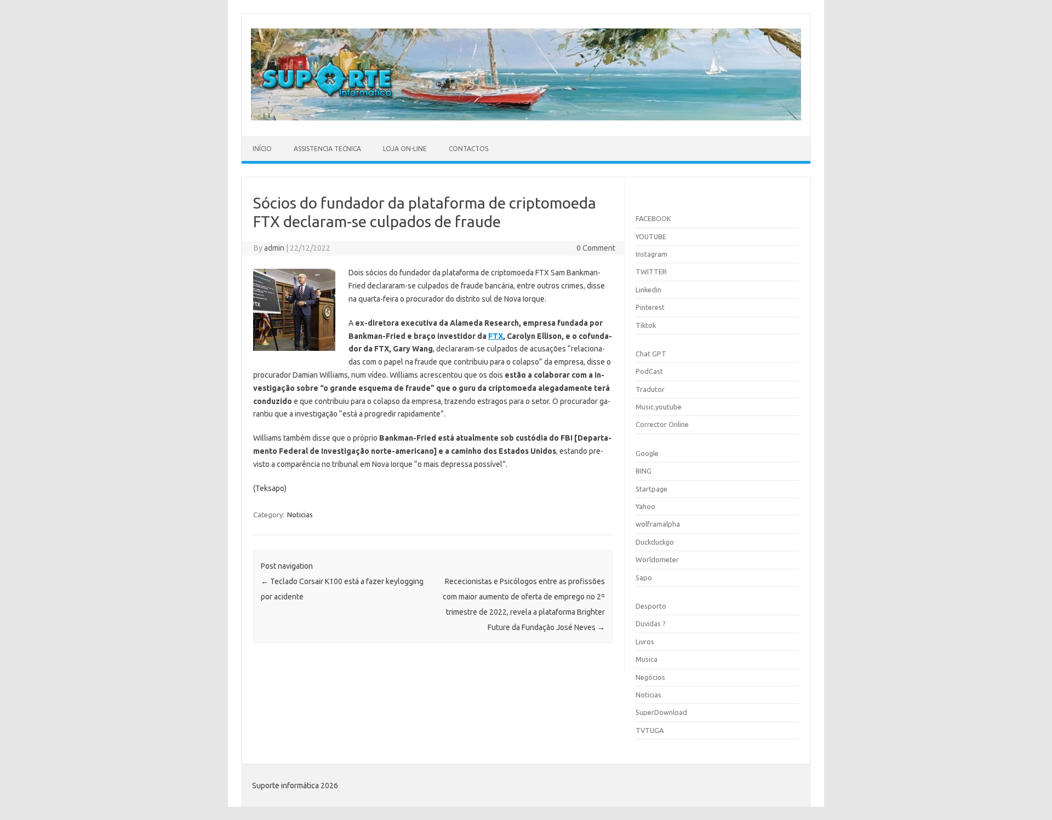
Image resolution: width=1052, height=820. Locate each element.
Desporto (651, 606)
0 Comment (595, 248)
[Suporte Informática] (526, 117)
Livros (645, 641)
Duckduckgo (655, 542)
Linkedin (648, 289)
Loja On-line (405, 148)
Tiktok (646, 325)
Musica (647, 659)
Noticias (300, 514)
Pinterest (650, 307)
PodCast (649, 371)
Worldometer (657, 559)
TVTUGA (650, 730)
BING (643, 471)
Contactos (468, 148)
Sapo (644, 577)
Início (262, 148)
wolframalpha (658, 524)
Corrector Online (662, 424)
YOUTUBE (651, 236)
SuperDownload (661, 712)
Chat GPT (651, 353)
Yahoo (645, 506)
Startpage (651, 489)
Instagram (651, 254)
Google (647, 453)
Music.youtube (659, 407)
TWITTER (651, 271)
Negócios (650, 677)
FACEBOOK (653, 218)
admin (274, 248)
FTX (495, 336)
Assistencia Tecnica (327, 148)
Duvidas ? (651, 623)
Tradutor (650, 389)
